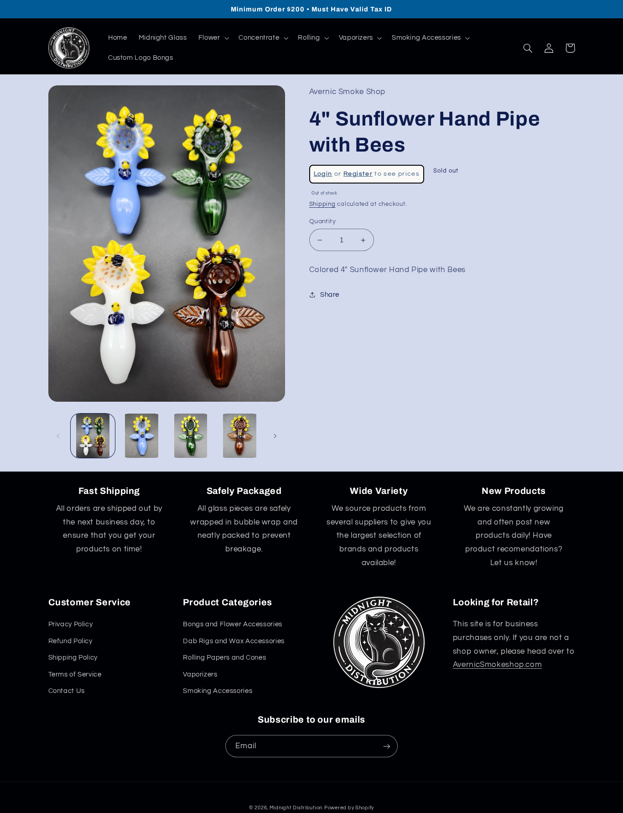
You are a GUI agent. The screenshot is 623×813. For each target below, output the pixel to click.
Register (358, 174)
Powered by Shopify (349, 807)
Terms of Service (75, 674)
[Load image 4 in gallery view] (240, 436)
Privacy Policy (70, 624)
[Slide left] (58, 436)
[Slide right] (275, 436)
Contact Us (66, 690)
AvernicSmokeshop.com (497, 665)
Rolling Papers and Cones (224, 657)
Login (323, 174)
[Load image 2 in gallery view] (141, 436)
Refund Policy (70, 641)
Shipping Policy (73, 657)
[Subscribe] (386, 746)
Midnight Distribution (296, 807)
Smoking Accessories (217, 690)
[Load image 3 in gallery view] (191, 436)
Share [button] (329, 294)
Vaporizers (200, 674)
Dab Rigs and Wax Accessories (234, 641)
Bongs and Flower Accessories (232, 624)
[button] (212, 38)
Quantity (322, 221)
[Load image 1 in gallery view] (93, 436)
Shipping (322, 204)
